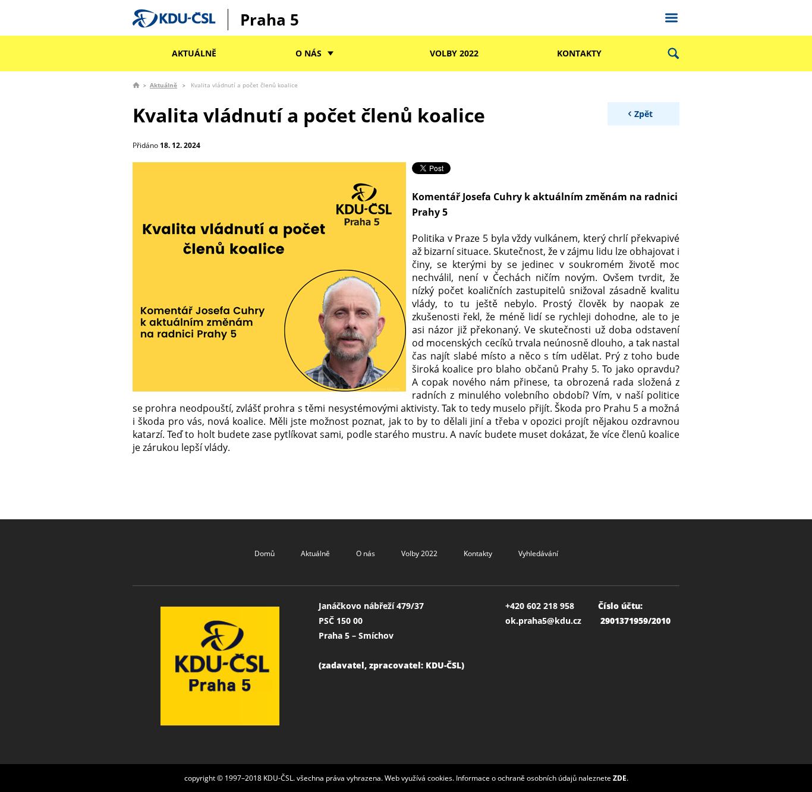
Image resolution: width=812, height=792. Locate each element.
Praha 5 (269, 19)
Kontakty (579, 53)
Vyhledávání (538, 553)
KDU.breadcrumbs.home (136, 85)
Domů (264, 553)
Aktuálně (194, 53)
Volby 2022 (454, 53)
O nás (308, 53)
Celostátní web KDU (671, 16)
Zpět (643, 113)
